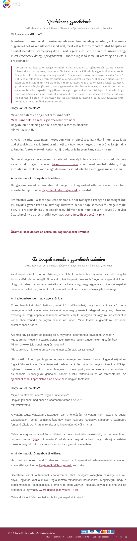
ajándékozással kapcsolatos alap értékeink (37, 379)
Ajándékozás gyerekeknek (68, 21)
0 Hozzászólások (58, 28)
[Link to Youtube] (126, 536)
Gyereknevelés (81, 28)
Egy (35, 439)
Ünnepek (95, 28)
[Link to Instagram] (121, 536)
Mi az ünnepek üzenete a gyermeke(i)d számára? (43, 120)
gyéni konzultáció (65, 164)
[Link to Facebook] (116, 536)
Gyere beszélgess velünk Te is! (85, 214)
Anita (109, 28)
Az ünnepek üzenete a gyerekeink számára (68, 259)
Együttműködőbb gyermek (60, 190)
